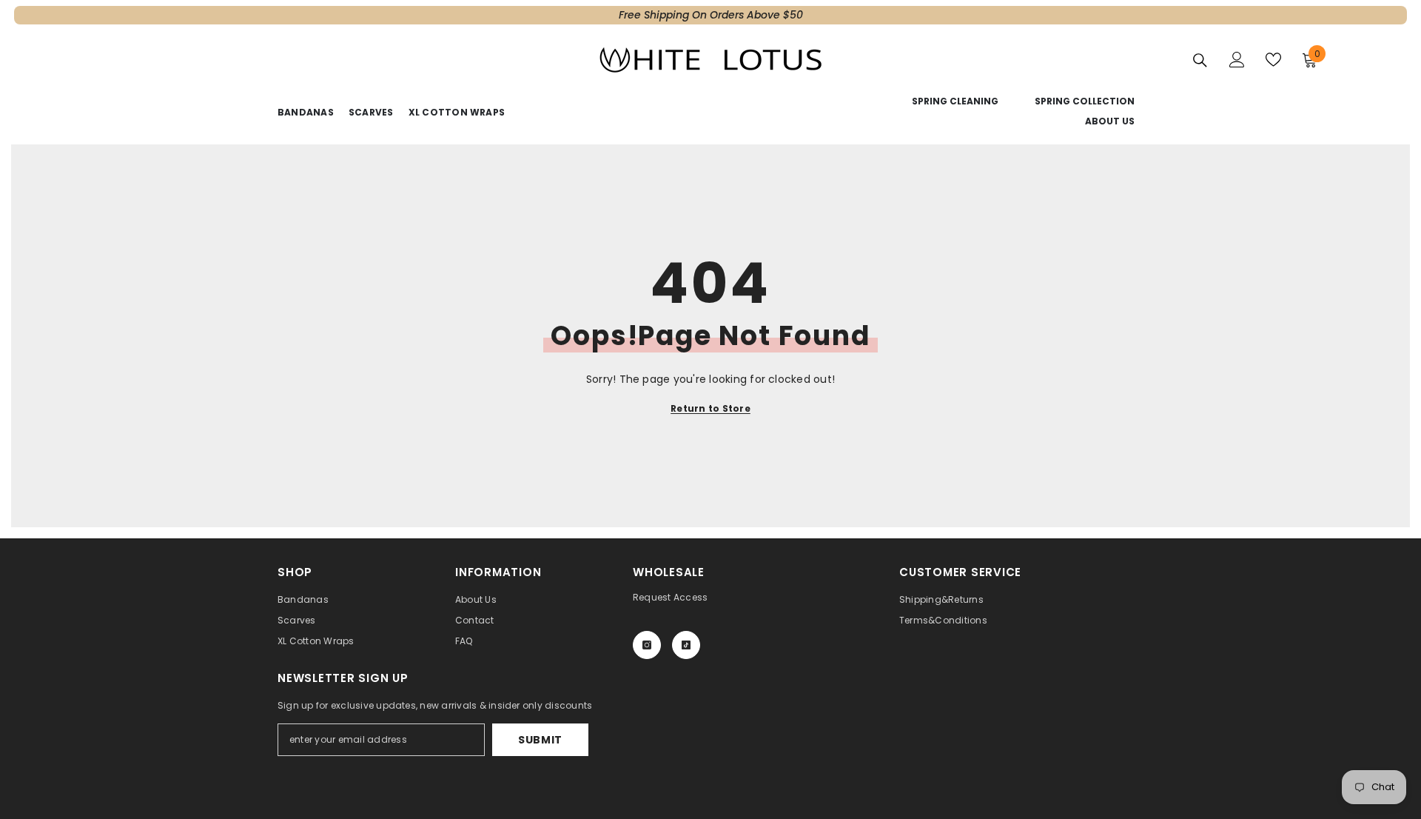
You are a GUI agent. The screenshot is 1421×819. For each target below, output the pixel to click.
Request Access (670, 597)
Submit (540, 739)
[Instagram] (647, 645)
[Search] (1200, 60)
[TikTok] (686, 645)
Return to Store (710, 408)
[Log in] (1237, 59)
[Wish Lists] (1273, 59)
